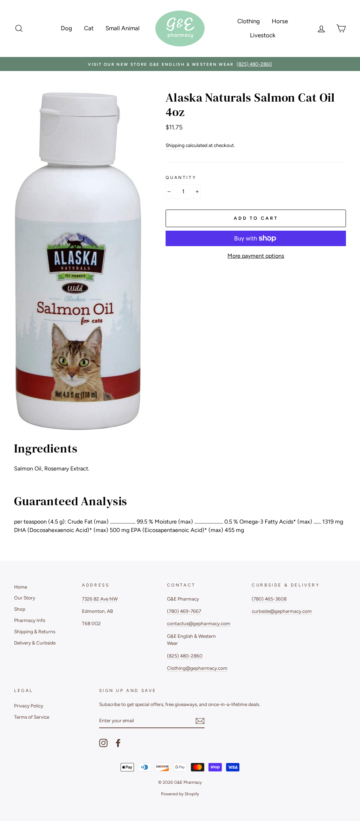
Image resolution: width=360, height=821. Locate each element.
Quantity (181, 177)
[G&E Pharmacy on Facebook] (118, 743)
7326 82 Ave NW (100, 599)
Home (20, 587)
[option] (180, 64)
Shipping (175, 145)
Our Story (24, 598)
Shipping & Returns (34, 631)
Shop (19, 609)
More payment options (255, 255)
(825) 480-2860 (184, 656)
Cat (89, 28)
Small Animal (122, 28)
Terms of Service (31, 717)
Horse (280, 21)
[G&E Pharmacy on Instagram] (103, 743)
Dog (66, 28)
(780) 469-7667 (184, 611)
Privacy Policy (28, 705)
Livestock (262, 35)
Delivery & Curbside (35, 643)
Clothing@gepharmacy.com (197, 668)
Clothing (248, 21)
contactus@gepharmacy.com (198, 623)
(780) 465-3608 (269, 599)
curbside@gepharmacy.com (282, 611)
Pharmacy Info (29, 620)
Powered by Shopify (180, 793)
